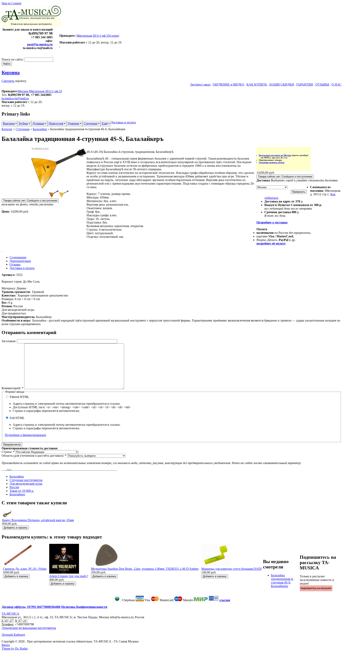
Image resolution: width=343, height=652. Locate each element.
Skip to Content (11, 3)
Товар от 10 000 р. (22, 490)
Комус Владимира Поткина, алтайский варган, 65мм (38, 520)
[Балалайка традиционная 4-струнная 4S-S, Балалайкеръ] (59, 188)
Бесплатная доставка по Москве (275, 155)
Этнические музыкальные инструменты (29, 628)
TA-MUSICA (10, 613)
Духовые (38, 123)
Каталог (7, 129)
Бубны (23, 123)
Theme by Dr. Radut (14, 648)
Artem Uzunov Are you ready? (68, 576)
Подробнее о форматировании (25, 435)
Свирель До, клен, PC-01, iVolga (24, 568)
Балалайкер (17, 494)
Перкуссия (56, 123)
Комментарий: (12, 388)
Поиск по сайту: (13, 59)
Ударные (73, 123)
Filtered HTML (19, 397)
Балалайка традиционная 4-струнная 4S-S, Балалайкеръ (282, 581)
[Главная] (31, 25)
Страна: (8, 452)
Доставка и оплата (123, 122)
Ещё (105, 123)
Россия (14, 487)
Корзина (11, 72)
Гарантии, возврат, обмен (271, 162)
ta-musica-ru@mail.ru (15, 98)
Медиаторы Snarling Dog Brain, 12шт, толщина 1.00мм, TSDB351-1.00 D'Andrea (144, 568)
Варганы (9, 123)
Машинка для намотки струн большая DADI (231, 568)
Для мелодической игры (26, 483)
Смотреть (8, 81)
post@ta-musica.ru (40, 44)
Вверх (6, 645)
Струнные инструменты (26, 480)
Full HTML (17, 418)
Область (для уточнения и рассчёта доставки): (34, 455)
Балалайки (40, 129)
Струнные (90, 123)
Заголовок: (9, 341)
